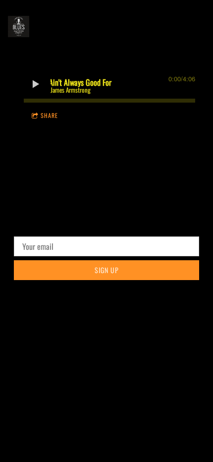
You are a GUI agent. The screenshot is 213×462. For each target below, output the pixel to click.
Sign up (107, 270)
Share (49, 115)
